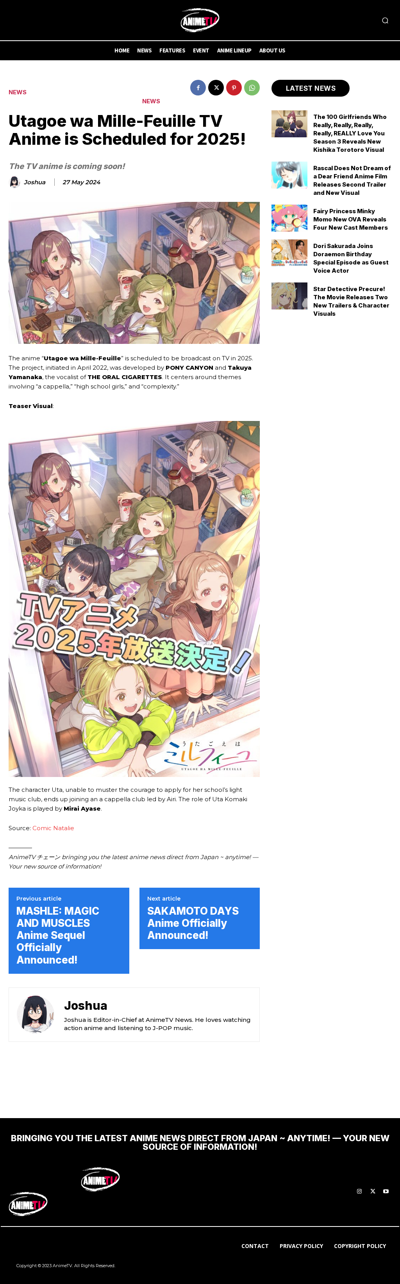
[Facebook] (198, 87)
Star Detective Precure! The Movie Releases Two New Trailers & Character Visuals (351, 301)
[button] (385, 20)
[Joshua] (16, 182)
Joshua (34, 182)
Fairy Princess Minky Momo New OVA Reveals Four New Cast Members (350, 219)
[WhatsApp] (252, 87)
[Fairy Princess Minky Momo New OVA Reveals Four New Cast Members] (289, 218)
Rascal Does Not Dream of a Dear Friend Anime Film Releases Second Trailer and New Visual (352, 180)
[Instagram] (359, 1191)
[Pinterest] (234, 87)
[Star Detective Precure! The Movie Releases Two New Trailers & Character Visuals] (289, 295)
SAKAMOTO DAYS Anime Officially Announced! (193, 923)
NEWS (18, 92)
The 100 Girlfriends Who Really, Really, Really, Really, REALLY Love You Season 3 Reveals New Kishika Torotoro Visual (350, 133)
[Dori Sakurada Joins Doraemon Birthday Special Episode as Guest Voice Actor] (289, 252)
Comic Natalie (53, 828)
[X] (216, 87)
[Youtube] (385, 1191)
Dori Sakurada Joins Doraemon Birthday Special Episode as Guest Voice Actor (351, 258)
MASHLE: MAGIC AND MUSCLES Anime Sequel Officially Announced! (57, 935)
